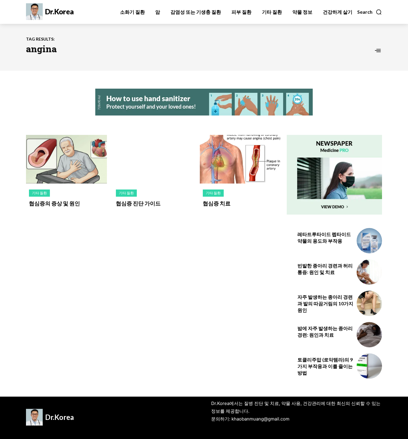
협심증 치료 (217, 203)
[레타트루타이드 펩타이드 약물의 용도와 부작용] (369, 240)
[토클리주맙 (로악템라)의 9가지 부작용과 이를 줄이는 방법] (369, 366)
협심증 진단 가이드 (138, 203)
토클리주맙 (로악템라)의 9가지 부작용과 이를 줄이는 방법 (325, 366)
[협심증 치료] (240, 159)
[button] (369, 12)
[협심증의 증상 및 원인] (66, 159)
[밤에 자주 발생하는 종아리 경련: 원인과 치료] (369, 334)
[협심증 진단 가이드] (153, 159)
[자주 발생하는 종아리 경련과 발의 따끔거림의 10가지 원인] (369, 303)
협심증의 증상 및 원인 (54, 203)
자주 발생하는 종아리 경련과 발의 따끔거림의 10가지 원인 (325, 303)
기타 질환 (39, 193)
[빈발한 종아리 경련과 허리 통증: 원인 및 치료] (369, 272)
